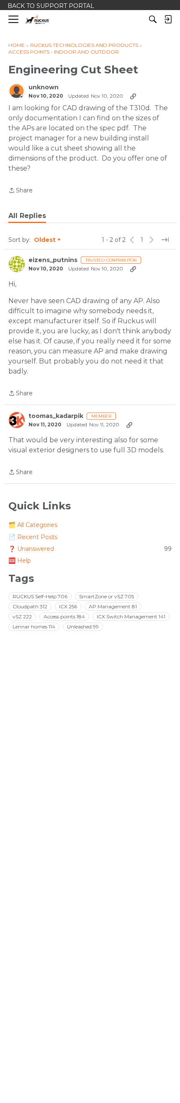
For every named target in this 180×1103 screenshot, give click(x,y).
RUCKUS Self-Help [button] (40, 596)
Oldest (45, 240)
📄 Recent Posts (32, 537)
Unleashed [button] (83, 626)
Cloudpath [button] (30, 606)
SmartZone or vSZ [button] (106, 596)
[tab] (27, 216)
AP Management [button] (113, 606)
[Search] (152, 19)
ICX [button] (68, 606)
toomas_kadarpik (55, 416)
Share (20, 191)
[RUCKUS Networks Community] (37, 19)
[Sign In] (167, 19)
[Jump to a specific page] (165, 240)
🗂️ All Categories (32, 525)
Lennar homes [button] (34, 626)
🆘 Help (19, 560)
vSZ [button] (22, 616)
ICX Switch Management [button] (131, 616)
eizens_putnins (52, 260)
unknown (43, 87)
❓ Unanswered (90, 549)
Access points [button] (64, 616)
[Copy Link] (133, 96)
